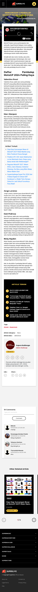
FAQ (3, 586)
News (14, 18)
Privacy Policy (22, 582)
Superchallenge (7, 18)
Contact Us (22, 579)
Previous (4, 520)
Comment (19, 418)
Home (2, 18)
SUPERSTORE (6, 560)
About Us (4, 579)
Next (34, 520)
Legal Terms (5, 582)
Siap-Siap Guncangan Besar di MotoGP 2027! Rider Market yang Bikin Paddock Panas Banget (18, 151)
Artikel (11, 18)
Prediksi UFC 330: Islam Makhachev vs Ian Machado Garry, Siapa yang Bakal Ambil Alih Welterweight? (19, 159)
